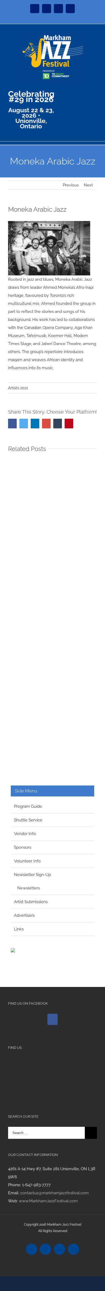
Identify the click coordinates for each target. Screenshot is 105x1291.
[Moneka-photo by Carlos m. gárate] (49, 225)
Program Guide (28, 806)
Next (88, 185)
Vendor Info (25, 833)
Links (19, 929)
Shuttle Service (28, 820)
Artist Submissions (31, 901)
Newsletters (28, 888)
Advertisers (24, 915)
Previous (71, 185)
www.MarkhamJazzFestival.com (48, 1201)
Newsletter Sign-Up (32, 874)
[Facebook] (52, 1019)
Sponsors (22, 847)
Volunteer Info (27, 861)
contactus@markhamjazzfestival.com (54, 1193)
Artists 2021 (18, 388)
